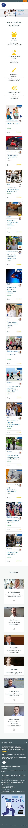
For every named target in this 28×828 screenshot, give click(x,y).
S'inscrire (25, 1)
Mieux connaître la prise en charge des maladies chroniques (13, 457)
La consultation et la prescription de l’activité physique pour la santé (13, 389)
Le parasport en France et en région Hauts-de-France (13, 189)
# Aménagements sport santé (8, 787)
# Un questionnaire (13, 782)
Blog (14, 826)
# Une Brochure (13, 770)
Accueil (11, 826)
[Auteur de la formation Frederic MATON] (20, 218)
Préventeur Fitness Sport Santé (13, 521)
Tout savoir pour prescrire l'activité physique (12, 324)
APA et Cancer (11, 355)
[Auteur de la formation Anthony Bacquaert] (20, 252)
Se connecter (18, 1)
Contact (18, 826)
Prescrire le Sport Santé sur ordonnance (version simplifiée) (13, 423)
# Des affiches (13, 775)
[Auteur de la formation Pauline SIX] (20, 121)
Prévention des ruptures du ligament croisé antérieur (11, 290)
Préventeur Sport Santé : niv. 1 (12, 553)
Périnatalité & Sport (13, 123)
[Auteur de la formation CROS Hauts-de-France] (20, 185)
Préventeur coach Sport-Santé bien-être (12, 157)
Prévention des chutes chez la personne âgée (11, 256)
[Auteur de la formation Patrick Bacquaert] (20, 152)
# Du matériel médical (13, 791)
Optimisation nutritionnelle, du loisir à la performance (12, 223)
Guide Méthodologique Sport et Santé (12, 489)
